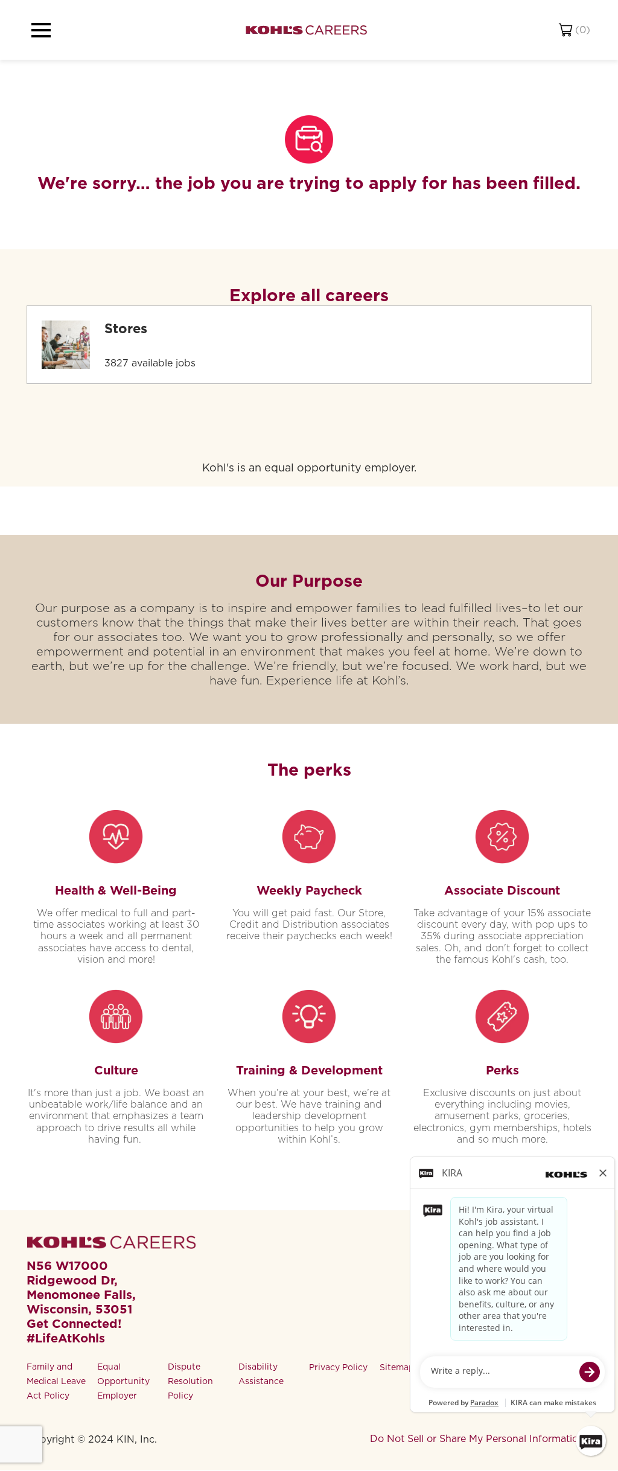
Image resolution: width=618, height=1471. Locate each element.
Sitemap (397, 1367)
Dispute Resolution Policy (190, 1381)
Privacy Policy (338, 1367)
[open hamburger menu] (41, 30)
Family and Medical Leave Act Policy (56, 1381)
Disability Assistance (261, 1374)
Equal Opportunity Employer (123, 1381)
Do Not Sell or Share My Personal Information (477, 1438)
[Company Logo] (306, 30)
